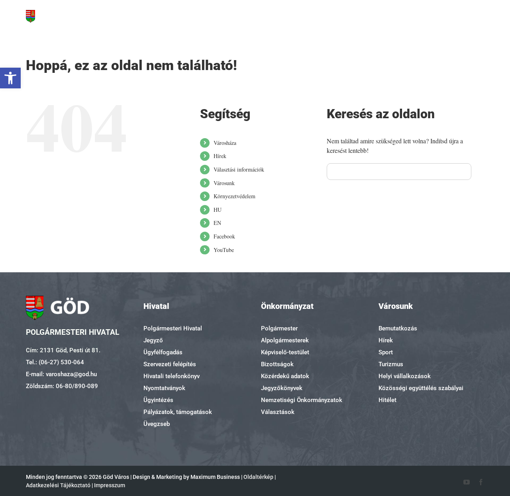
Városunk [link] (224, 183)
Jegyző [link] (153, 340)
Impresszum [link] (109, 485)
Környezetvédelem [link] (234, 196)
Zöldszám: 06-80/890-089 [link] (62, 386)
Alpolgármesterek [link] (285, 340)
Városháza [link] (225, 142)
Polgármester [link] (279, 328)
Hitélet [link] (387, 400)
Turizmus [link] (391, 364)
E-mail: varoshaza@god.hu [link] (61, 374)
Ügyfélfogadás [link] (162, 352)
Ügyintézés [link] (158, 400)
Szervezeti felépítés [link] (169, 364)
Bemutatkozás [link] (398, 328)
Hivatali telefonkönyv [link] (171, 376)
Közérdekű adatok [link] (285, 376)
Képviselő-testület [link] (285, 352)
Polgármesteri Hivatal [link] (172, 328)
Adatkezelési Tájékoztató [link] (58, 485)
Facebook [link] (224, 236)
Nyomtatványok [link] (164, 388)
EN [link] (217, 223)
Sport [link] (386, 352)
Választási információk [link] (239, 169)
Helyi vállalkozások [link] (405, 376)
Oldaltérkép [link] (258, 477)
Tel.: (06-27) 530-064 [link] (55, 362)
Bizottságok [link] (277, 364)
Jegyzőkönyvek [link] (281, 388)
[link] (10, 78)
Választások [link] (277, 412)
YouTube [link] (224, 250)
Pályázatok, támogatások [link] (177, 412)
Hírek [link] (220, 156)
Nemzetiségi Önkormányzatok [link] (301, 400)
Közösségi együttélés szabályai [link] (421, 388)
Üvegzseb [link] (156, 424)
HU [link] (218, 209)
